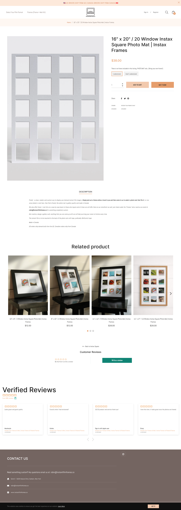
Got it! (153, 506)
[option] (28, 293)
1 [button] (87, 331)
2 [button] (90, 331)
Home (69, 22)
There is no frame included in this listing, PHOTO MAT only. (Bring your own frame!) (137, 68)
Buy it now (162, 85)
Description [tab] (85, 191)
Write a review (117, 360)
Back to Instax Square (92, 346)
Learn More (61, 506)
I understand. (117, 74)
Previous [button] (10, 293)
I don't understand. (131, 74)
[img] (91, 395)
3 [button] (93, 331)
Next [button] (170, 293)
